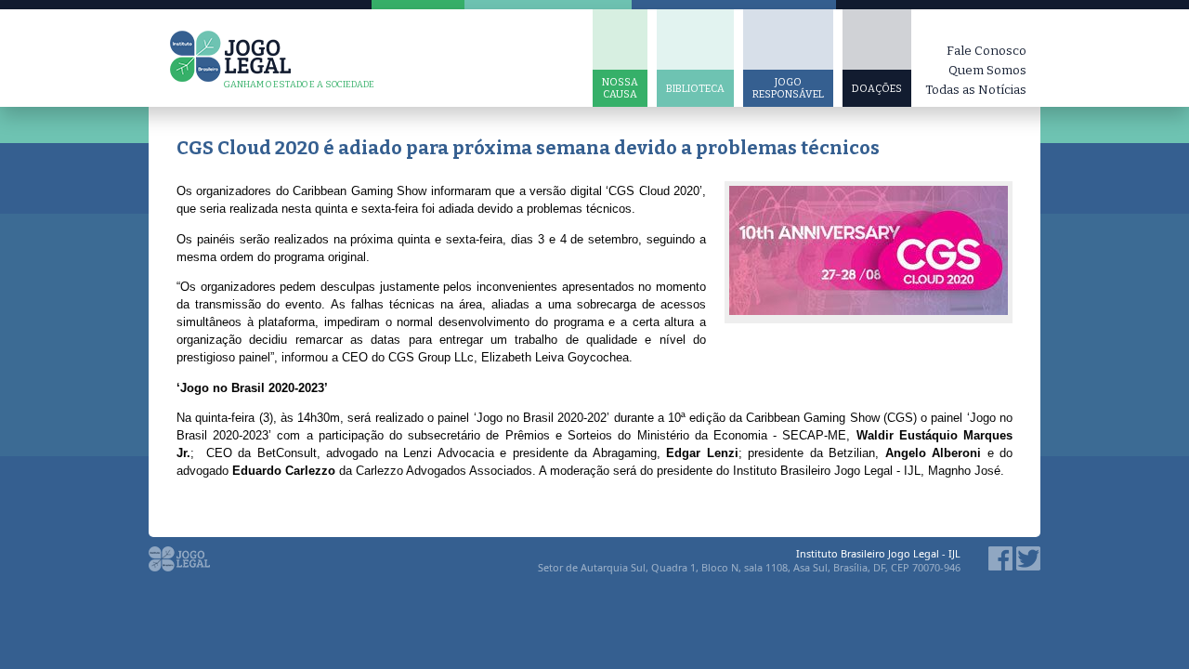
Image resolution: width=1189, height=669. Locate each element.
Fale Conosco (986, 51)
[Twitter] (1028, 565)
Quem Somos (987, 70)
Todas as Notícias (975, 90)
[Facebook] (1000, 565)
